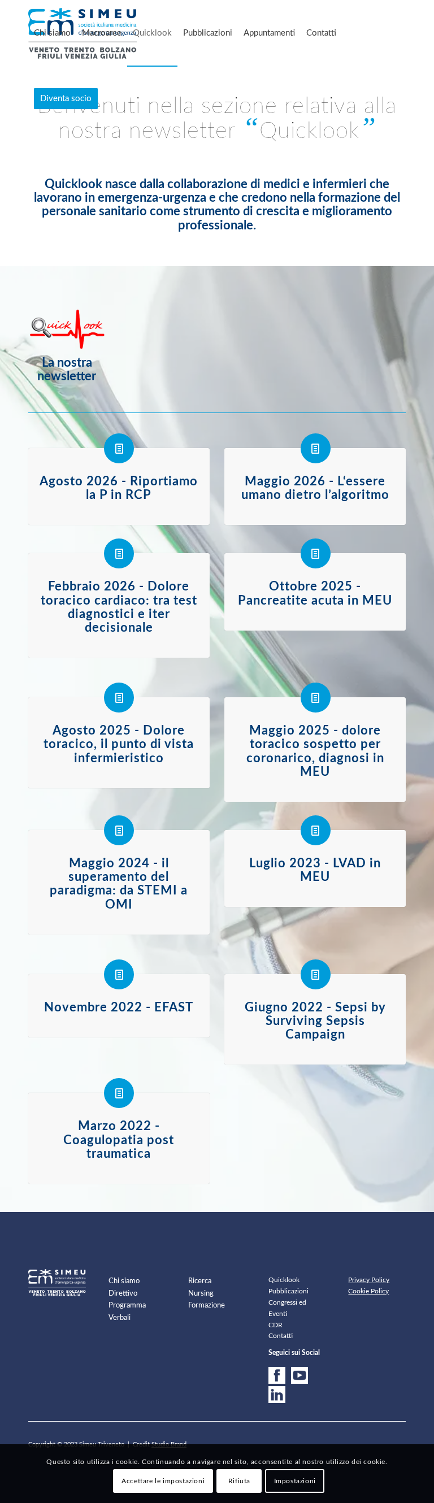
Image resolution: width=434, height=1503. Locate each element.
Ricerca (199, 1281)
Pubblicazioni (288, 1291)
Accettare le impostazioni (163, 1481)
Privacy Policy (368, 1279)
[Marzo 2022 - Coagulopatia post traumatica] (119, 1093)
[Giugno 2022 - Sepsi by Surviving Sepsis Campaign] (316, 974)
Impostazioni (295, 1481)
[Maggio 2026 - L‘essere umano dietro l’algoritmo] (316, 448)
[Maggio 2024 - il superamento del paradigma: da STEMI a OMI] (119, 830)
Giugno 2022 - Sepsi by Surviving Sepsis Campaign (315, 1021)
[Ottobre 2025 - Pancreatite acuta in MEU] (316, 553)
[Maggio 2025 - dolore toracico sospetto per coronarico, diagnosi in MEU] (316, 698)
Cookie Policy (368, 1291)
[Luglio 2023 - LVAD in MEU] (316, 830)
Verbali (119, 1318)
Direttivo (122, 1293)
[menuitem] (52, 33)
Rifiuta (239, 1481)
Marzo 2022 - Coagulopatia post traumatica (118, 1139)
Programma (127, 1305)
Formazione (206, 1305)
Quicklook (284, 1279)
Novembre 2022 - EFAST (118, 1007)
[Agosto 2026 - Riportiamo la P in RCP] (119, 448)
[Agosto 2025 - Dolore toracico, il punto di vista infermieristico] (119, 698)
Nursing (201, 1293)
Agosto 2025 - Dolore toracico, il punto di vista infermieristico (119, 744)
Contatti (280, 1335)
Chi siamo (124, 1281)
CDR (275, 1325)
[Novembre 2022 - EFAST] (119, 974)
